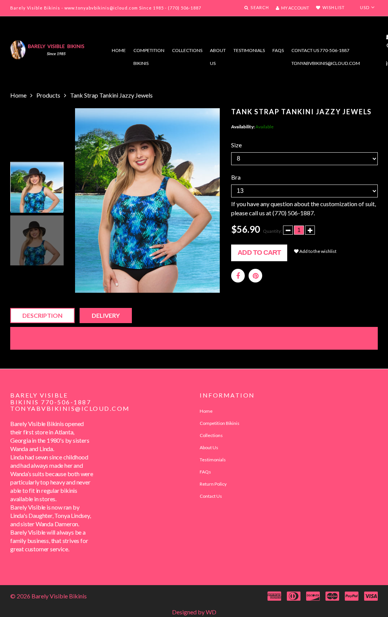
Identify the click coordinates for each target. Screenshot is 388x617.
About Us (209, 447)
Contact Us (211, 496)
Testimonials (249, 50)
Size (236, 144)
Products (48, 95)
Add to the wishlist (317, 251)
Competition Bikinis (148, 52)
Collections (187, 50)
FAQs (278, 50)
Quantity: (272, 231)
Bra (236, 177)
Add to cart (259, 252)
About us (218, 52)
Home (119, 50)
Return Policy (213, 484)
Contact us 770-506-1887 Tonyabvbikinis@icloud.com (325, 52)
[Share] (238, 275)
